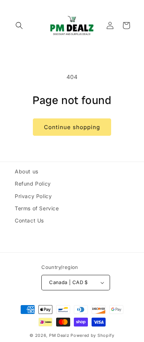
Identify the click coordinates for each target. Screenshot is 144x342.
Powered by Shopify (92, 335)
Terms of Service (37, 208)
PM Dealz (59, 335)
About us (26, 171)
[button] (19, 25)
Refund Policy (33, 183)
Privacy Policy (33, 196)
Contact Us (29, 220)
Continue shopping (72, 127)
